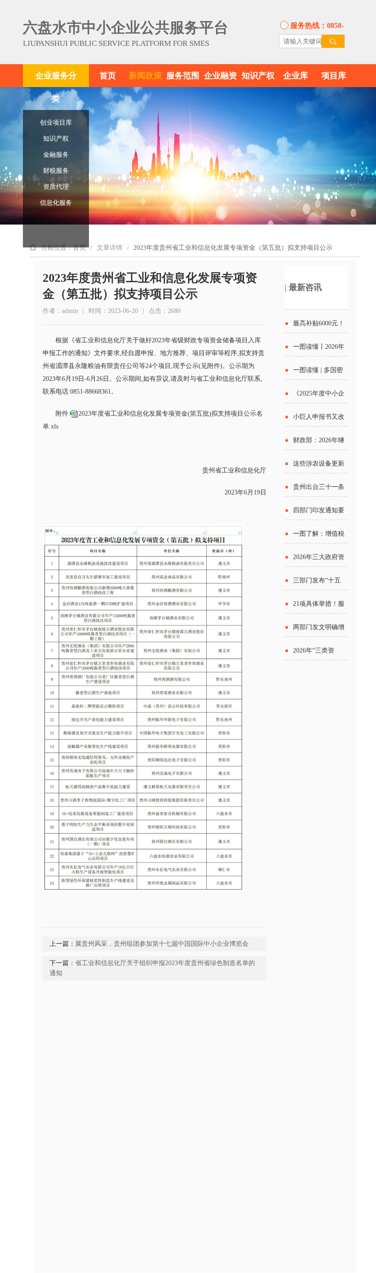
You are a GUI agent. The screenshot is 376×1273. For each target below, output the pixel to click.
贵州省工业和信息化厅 (234, 470)
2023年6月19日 (245, 492)
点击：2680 (165, 310)
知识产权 (258, 75)
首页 (108, 75)
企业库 (295, 75)
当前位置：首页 (63, 247)
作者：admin (60, 310)
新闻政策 (145, 75)
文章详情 (109, 247)
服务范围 (182, 75)
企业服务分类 (56, 87)
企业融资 (220, 75)
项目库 (333, 75)
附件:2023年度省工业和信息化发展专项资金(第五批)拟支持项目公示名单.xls (153, 420)
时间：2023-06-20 (113, 310)
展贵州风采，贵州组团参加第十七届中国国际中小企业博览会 (162, 943)
